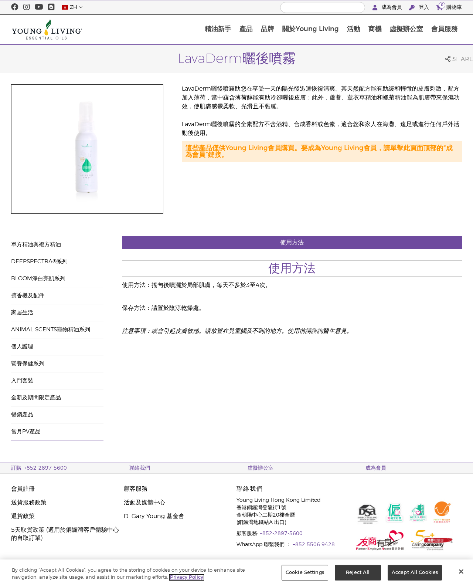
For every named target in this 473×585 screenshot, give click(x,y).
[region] (236, 572)
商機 (375, 29)
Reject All (358, 572)
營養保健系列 (27, 363)
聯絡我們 (139, 468)
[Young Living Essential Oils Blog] (51, 7)
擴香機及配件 (27, 295)
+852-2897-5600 (281, 533)
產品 (246, 29)
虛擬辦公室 (406, 29)
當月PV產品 (26, 431)
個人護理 (22, 346)
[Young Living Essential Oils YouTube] (39, 7)
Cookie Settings (305, 572)
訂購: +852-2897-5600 (39, 468)
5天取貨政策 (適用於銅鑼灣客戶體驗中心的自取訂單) (65, 534)
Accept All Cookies (415, 572)
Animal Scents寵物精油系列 (50, 329)
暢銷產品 (22, 414)
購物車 (451, 6)
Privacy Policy (186, 577)
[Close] (461, 572)
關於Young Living (310, 29)
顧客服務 (135, 489)
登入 (424, 7)
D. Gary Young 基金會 (154, 516)
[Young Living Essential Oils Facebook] (14, 7)
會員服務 (444, 29)
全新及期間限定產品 (36, 397)
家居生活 (22, 312)
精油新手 (218, 29)
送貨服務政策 (29, 502)
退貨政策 (23, 516)
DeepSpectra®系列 (39, 261)
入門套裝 (22, 380)
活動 (353, 29)
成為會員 (392, 7)
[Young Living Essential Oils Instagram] (26, 7)
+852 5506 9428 (314, 544)
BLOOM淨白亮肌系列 (38, 278)
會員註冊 (23, 489)
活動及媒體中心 (144, 502)
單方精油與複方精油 (36, 244)
